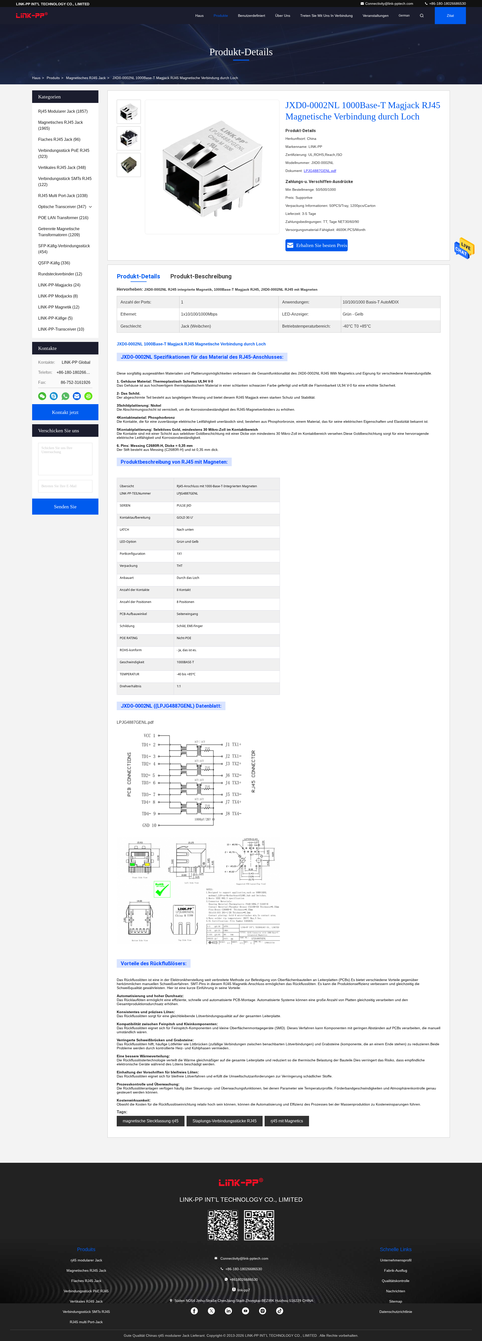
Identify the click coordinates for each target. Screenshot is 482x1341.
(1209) (59, 232)
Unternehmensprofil (395, 1260)
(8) (58, 296)
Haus (199, 16)
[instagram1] (267, 1313)
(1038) (63, 196)
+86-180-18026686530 (447, 4)
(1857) (63, 111)
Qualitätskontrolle (395, 1281)
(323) (63, 153)
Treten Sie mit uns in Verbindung (326, 16)
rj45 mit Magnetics (287, 1121)
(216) (63, 218)
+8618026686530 (244, 1279)
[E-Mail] (77, 396)
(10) (61, 329)
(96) (59, 139)
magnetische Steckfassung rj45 (150, 1121)
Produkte (221, 16)
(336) (54, 263)
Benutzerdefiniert (251, 16)
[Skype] (53, 396)
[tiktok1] (284, 1313)
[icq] (88, 396)
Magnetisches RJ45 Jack (86, 78)
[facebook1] (198, 1313)
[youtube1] (250, 1313)
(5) (55, 318)
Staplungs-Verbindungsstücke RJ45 (225, 1121)
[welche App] (65, 396)
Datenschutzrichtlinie (395, 1312)
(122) (65, 181)
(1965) (60, 125)
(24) (59, 285)
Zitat (450, 16)
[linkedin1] (232, 1313)
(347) (62, 207)
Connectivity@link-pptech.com (389, 4)
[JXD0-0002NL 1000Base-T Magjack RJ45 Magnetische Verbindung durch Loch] (212, 167)
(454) (64, 249)
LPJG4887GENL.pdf (320, 171)
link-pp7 (243, 1290)
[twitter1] (215, 1313)
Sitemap (395, 1301)
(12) (60, 274)
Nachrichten (395, 1291)
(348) (62, 167)
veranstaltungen (376, 16)
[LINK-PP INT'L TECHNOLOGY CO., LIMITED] (32, 16)
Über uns (282, 16)
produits (53, 78)
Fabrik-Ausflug (395, 1270)
